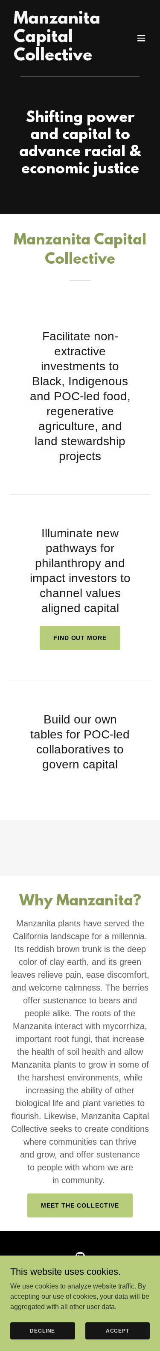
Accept (117, 1330)
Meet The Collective (80, 1205)
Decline (42, 1330)
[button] (141, 38)
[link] (59, 58)
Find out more (80, 637)
